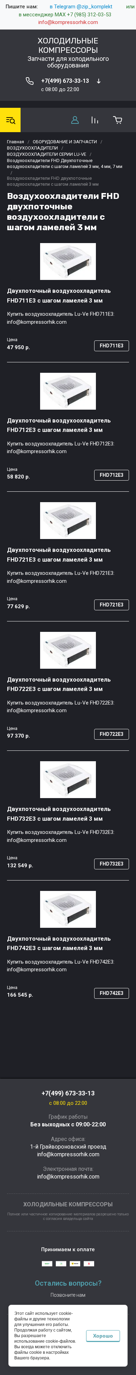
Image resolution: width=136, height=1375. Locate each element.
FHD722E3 (111, 734)
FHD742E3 (111, 993)
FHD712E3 (111, 475)
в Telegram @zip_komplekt (81, 6)
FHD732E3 (111, 864)
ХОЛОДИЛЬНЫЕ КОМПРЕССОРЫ (68, 45)
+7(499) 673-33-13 (65, 81)
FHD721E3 (111, 605)
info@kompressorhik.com (68, 22)
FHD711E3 (111, 345)
